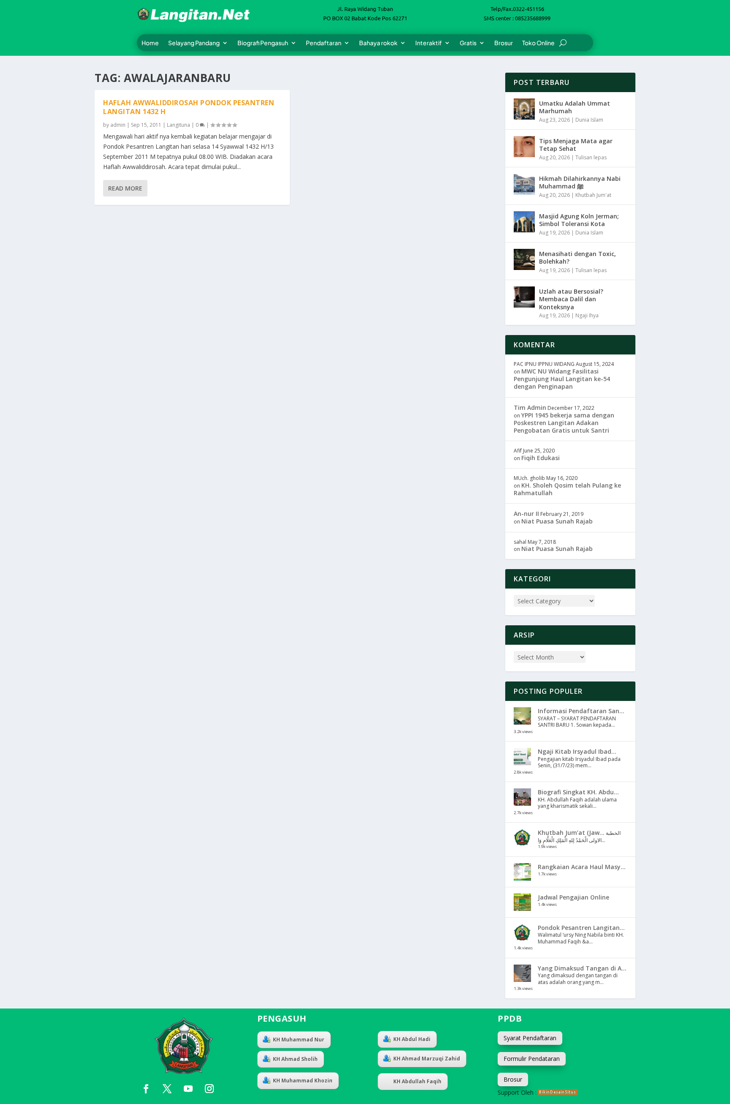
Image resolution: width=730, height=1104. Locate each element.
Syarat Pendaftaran (530, 1038)
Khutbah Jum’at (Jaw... (571, 833)
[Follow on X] (167, 1089)
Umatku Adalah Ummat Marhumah (574, 107)
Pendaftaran (323, 43)
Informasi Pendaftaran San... (581, 711)
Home (150, 43)
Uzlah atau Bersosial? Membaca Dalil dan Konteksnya (571, 299)
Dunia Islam (589, 119)
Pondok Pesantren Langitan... (581, 928)
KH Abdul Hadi (411, 1039)
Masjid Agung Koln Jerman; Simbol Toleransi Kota (579, 220)
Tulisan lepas (591, 157)
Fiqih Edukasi (540, 458)
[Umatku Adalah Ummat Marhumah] (524, 109)
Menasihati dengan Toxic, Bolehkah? (577, 257)
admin (117, 124)
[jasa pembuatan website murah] (557, 1092)
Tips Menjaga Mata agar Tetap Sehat (576, 145)
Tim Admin (530, 407)
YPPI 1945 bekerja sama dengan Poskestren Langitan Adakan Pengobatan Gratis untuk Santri (564, 422)
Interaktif (428, 43)
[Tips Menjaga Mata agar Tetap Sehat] (524, 146)
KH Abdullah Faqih (417, 1081)
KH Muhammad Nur (298, 1039)
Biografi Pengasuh (262, 43)
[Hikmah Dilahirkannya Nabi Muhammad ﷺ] (524, 184)
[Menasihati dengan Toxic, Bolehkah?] (524, 259)
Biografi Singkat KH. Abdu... (578, 792)
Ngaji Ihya (587, 315)
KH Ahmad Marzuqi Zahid (426, 1058)
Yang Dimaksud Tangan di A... (582, 968)
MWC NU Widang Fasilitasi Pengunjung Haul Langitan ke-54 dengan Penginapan (562, 378)
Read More (125, 188)
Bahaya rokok (378, 43)
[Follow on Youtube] (188, 1089)
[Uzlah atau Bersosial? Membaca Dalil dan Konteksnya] (524, 297)
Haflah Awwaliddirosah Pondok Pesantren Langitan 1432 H (188, 107)
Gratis (468, 43)
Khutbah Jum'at (593, 195)
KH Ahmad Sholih (295, 1059)
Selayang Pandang (194, 43)
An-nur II (526, 514)
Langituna (178, 124)
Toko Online (538, 43)
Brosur (503, 43)
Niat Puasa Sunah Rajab (557, 521)
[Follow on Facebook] (146, 1089)
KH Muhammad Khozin (302, 1080)
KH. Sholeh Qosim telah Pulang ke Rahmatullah (567, 489)
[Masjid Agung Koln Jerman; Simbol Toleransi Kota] (524, 221)
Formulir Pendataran (532, 1059)
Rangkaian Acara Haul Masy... (582, 867)
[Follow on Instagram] (209, 1089)
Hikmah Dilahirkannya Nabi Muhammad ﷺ (580, 182)
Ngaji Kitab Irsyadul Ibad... (577, 751)
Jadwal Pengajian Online (573, 897)
